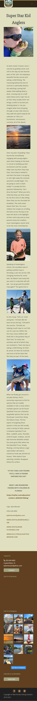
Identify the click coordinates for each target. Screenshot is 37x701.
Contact (11, 570)
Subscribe (11, 679)
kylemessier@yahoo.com (16, 515)
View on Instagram (19, 667)
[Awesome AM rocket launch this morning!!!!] (18, 639)
